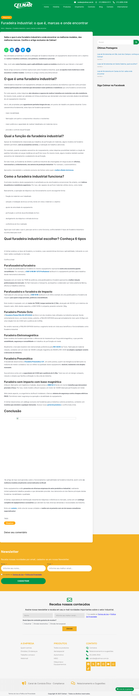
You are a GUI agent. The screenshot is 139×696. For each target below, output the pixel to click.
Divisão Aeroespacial (58, 624)
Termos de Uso (18, 574)
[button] (6, 50)
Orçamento (79, 7)
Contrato (91, 7)
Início (2, 28)
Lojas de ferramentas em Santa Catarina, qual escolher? (117, 64)
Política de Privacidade (33, 574)
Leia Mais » (100, 59)
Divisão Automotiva (41, 624)
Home (46, 7)
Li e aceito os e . (22, 574)
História (56, 7)
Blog (101, 7)
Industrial (27, 624)
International (122, 7)
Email (49, 564)
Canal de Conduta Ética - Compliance (46, 683)
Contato (110, 7)
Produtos (67, 7)
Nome (3, 564)
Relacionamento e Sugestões (91, 683)
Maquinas (6, 17)
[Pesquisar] (136, 42)
